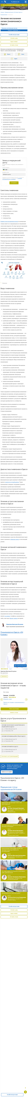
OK (22, 5)
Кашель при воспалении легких (9, 221)
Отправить (14, 182)
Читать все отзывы (14, 708)
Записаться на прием (7, 771)
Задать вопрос (14, 41)
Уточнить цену (14, 38)
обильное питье (14, 539)
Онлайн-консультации (14, 34)
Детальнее (17, 5)
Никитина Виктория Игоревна (14, 624)
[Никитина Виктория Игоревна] (14, 658)
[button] (25, 1088)
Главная (2, 12)
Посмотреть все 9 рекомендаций (9, 756)
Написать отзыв (14, 712)
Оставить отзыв (14, 45)
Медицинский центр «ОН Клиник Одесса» (13, 12)
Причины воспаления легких (9, 28)
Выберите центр (5, 172)
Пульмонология (4, 14)
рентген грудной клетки (12, 482)
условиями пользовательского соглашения (12, 179)
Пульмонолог (4, 676)
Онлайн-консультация (21, 665)
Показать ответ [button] (7, 699)
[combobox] (5, 169)
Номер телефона (5, 167)
